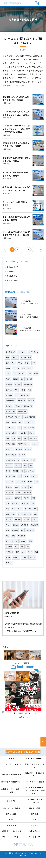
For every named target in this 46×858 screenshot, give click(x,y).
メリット (35, 444)
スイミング (9, 552)
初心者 (26, 476)
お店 (7, 536)
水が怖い (9, 406)
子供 (29, 374)
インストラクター (19, 374)
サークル (15, 357)
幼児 (7, 503)
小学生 (8, 368)
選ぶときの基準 (11, 455)
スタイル (26, 498)
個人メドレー (10, 411)
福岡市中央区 (10, 401)
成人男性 (18, 384)
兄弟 (19, 428)
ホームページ (10, 352)
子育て (34, 520)
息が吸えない (10, 476)
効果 (25, 465)
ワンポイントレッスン (22, 395)
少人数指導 (9, 492)
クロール (16, 368)
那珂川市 (18, 520)
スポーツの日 (10, 514)
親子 (20, 422)
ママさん (26, 520)
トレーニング (20, 482)
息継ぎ (8, 379)
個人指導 (29, 379)
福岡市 (15, 379)
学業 (22, 471)
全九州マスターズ (12, 541)
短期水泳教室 (22, 411)
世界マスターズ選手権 (13, 417)
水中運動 (19, 449)
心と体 (8, 525)
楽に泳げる (34, 525)
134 (39, 249)
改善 (33, 498)
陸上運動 (28, 449)
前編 (7, 530)
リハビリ (9, 498)
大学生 (23, 390)
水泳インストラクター (23, 492)
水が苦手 (15, 530)
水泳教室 (9, 384)
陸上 (30, 465)
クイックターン (17, 509)
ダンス (8, 374)
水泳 (27, 546)
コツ (30, 487)
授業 (17, 552)
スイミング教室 (11, 433)
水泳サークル (10, 363)
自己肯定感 (24, 525)
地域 (13, 536)
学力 (13, 438)
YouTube (23, 541)
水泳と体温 (22, 433)
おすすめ (32, 557)
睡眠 (35, 514)
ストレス (34, 476)
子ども (20, 363)
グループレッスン (31, 509)
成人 (22, 379)
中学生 (14, 422)
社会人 (27, 363)
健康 (7, 438)
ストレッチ (9, 482)
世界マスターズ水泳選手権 (23, 406)
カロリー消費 (10, 444)
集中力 (15, 525)
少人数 (33, 460)
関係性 (31, 433)
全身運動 (16, 557)
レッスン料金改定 (29, 417)
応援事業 (9, 546)
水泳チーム (30, 471)
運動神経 (25, 460)
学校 (30, 541)
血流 (36, 482)
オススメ (9, 465)
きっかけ (22, 455)
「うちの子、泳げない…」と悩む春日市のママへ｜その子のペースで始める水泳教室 (16, 128)
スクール (9, 563)
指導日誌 (10, 271)
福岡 (22, 546)
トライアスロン (27, 368)
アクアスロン (29, 422)
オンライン (15, 503)
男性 (7, 509)
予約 (33, 363)
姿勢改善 (9, 487)
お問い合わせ (33, 352)
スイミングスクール (24, 514)
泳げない (18, 498)
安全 (19, 476)
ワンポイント (10, 428)
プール (24, 557)
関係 (19, 438)
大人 (23, 552)
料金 (29, 390)
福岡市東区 (21, 401)
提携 (22, 530)
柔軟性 (30, 482)
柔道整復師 (21, 536)
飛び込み (9, 395)
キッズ (30, 552)
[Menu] (42, 3)
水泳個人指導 (28, 384)
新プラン (25, 503)
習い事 (8, 557)
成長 (25, 438)
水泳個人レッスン (12, 390)
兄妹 (7, 357)
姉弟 (7, 422)
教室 (36, 552)
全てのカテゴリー (13, 267)
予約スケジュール (23, 444)
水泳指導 (31, 401)
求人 (16, 546)
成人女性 (9, 520)
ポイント (18, 465)
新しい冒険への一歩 (12, 460)
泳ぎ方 (24, 487)
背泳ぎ (17, 487)
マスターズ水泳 (13, 280)
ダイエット (33, 438)
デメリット (9, 449)
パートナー (30, 530)
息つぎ (8, 471)
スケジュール (22, 352)
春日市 (36, 374)
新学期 (15, 471)
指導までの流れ (29, 428)
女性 (32, 503)
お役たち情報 (12, 276)
